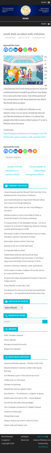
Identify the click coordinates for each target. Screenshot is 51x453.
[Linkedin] (15, 50)
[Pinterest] (20, 50)
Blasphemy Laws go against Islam (17, 389)
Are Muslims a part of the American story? (21, 376)
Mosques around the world (15, 344)
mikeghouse (10, 38)
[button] (44, 2)
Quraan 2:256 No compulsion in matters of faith (13, 171)
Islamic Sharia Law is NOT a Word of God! (21, 421)
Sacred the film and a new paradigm (18, 403)
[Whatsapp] (25, 50)
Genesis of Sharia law (13, 412)
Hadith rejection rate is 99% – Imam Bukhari (22, 398)
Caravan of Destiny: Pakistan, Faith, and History (23, 266)
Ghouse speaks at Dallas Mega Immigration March (36, 171)
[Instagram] (30, 50)
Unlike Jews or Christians (14, 380)
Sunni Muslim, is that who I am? (17, 286)
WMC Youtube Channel (13, 335)
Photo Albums (10, 340)
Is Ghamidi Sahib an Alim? (14, 250)
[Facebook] (6, 50)
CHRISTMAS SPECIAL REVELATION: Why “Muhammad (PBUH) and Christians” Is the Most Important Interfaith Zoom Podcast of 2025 (24, 258)
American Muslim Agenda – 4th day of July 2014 (23, 363)
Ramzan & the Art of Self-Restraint (18, 246)
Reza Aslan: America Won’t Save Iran (19, 241)
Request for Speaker (12, 349)
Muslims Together (13, 157)
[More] (35, 50)
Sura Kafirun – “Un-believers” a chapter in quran (23, 394)
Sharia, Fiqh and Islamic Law (15, 425)
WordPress (43, 447)
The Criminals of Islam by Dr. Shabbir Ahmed (22, 407)
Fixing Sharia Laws (11, 416)
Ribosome (41, 437)
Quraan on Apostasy (12, 385)
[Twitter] (11, 50)
